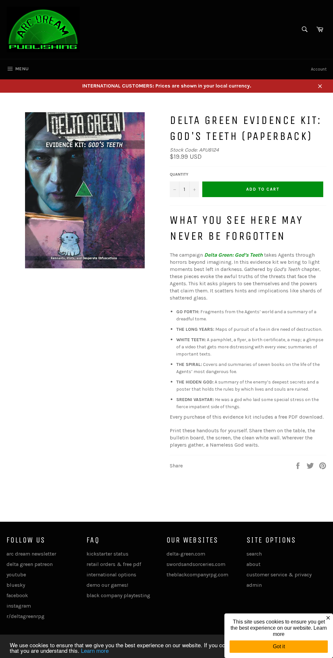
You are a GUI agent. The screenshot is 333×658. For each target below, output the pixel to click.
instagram (19, 606)
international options (111, 574)
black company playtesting (118, 595)
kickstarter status (107, 554)
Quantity (179, 174)
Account (318, 69)
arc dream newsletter (31, 554)
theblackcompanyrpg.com (197, 574)
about (253, 564)
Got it (279, 646)
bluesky (16, 585)
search (254, 554)
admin (254, 585)
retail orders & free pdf (114, 564)
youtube (16, 574)
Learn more (95, 650)
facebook (17, 595)
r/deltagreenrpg (26, 616)
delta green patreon (30, 564)
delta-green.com (185, 554)
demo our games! (107, 585)
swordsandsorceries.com (195, 564)
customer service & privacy (279, 574)
